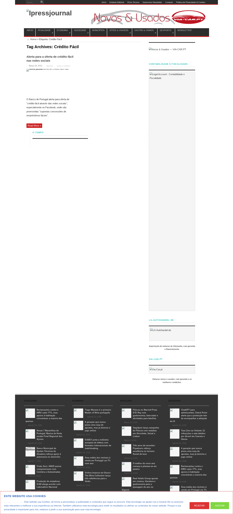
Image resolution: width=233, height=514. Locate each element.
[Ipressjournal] (49, 12)
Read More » (34, 125)
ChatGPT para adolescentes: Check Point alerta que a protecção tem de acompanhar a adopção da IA (188, 415)
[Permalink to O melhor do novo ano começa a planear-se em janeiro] (126, 466)
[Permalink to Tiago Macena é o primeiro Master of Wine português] (78, 413)
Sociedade (80, 30)
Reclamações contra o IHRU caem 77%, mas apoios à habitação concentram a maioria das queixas (44, 415)
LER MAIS (108, 509)
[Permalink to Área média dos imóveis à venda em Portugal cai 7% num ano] (78, 460)
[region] (116, 502)
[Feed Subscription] (140, 46)
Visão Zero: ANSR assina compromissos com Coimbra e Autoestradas (49, 469)
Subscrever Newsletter (152, 2)
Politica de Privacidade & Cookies (190, 2)
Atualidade (44, 30)
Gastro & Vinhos (144, 30)
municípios (98, 30)
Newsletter (184, 30)
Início (104, 2)
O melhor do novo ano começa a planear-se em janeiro (145, 466)
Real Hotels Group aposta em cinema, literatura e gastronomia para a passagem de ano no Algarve (140, 484)
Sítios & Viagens (118, 30)
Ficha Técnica (133, 2)
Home (33, 39)
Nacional (49, 66)
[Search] (42, 2)
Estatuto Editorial (117, 2)
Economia (62, 30)
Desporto (165, 30)
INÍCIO (30, 30)
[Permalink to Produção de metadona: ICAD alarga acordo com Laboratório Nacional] (30, 484)
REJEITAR (199, 505)
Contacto (169, 2)
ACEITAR (219, 505)
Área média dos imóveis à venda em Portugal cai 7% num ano (97, 460)
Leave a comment (63, 66)
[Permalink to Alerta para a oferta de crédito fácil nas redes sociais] (50, 82)
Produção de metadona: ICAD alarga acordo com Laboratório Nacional (49, 484)
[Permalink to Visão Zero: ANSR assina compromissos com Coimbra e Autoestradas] (30, 469)
